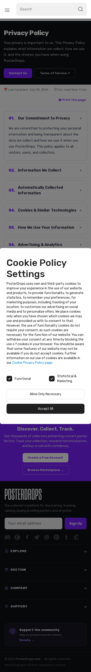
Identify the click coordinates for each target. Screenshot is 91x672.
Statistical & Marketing (67, 378)
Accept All (45, 409)
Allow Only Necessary (45, 394)
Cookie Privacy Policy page (32, 363)
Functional (23, 379)
